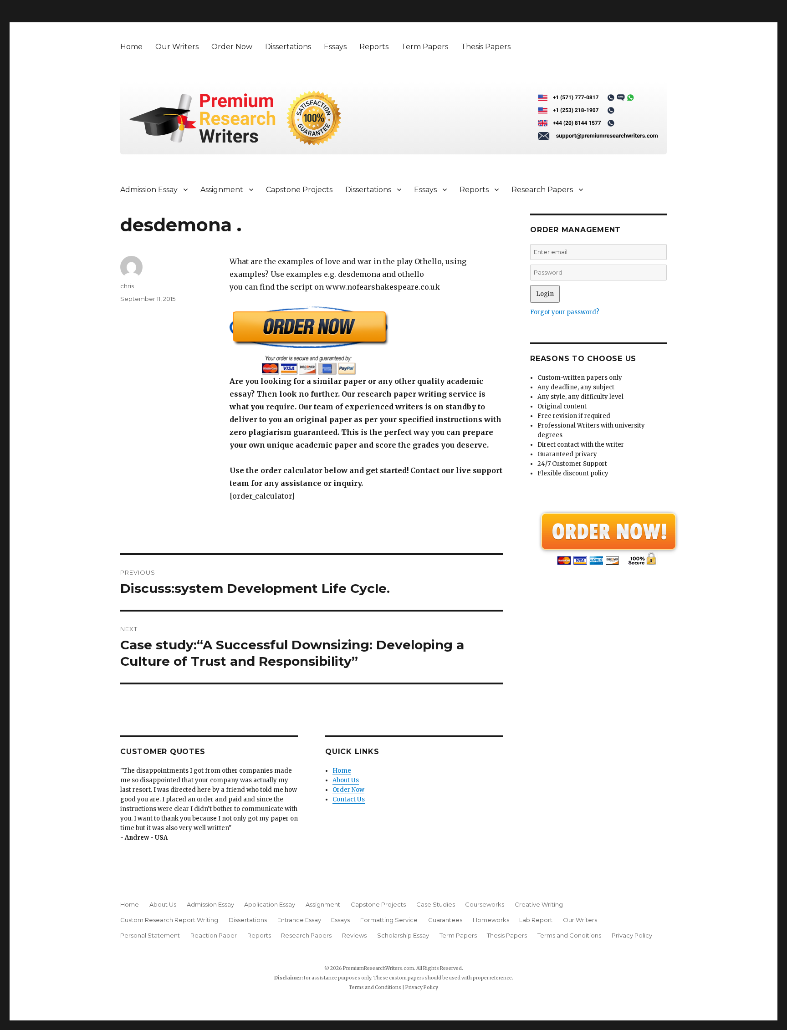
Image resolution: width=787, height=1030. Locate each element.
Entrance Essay (299, 919)
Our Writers (177, 46)
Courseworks (484, 904)
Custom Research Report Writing (169, 919)
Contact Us (348, 799)
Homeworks (491, 919)
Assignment (221, 189)
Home (131, 46)
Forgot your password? (564, 312)
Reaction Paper (213, 935)
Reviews (354, 935)
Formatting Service (389, 919)
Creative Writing (539, 904)
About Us (345, 780)
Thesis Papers (486, 46)
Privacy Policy (632, 935)
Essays (335, 46)
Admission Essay (149, 189)
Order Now (231, 46)
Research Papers (542, 189)
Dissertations (288, 46)
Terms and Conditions (569, 935)
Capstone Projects (299, 189)
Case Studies (435, 904)
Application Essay (269, 904)
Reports (373, 46)
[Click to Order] (366, 340)
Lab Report (535, 919)
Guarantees (445, 919)
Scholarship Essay (403, 935)
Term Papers (424, 46)
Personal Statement (150, 935)
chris (127, 286)
